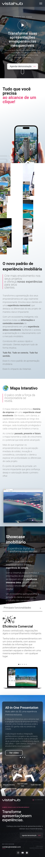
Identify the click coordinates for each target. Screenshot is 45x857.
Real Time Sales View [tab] (22, 785)
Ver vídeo (14, 752)
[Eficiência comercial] (18, 664)
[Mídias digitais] (20, 664)
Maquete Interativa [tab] (9, 785)
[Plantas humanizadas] (24, 664)
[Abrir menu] (40, 3)
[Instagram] (18, 853)
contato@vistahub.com (11, 847)
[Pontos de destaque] (26, 664)
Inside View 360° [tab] (36, 785)
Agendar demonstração (21, 66)
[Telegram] (27, 853)
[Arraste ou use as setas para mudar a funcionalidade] (22, 678)
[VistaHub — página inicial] (12, 3)
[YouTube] (22, 853)
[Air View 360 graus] (22, 664)
